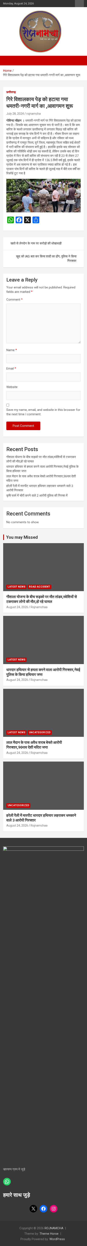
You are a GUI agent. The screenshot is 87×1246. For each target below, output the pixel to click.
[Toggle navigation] (8, 60)
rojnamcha (33, 113)
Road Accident (39, 586)
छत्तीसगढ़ (11, 92)
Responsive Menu (79, 3)
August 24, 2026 (17, 607)
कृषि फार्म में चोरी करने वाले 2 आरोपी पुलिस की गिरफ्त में (37, 495)
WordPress (57, 1239)
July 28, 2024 (15, 113)
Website (12, 387)
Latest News (16, 586)
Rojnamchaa (39, 607)
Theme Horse (48, 1234)
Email (11, 368)
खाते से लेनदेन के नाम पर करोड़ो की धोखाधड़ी (36, 243)
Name (11, 350)
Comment (14, 299)
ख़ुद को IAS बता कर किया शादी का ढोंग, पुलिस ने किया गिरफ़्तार (46, 258)
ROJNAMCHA (54, 1228)
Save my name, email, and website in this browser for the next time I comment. (43, 412)
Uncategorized (39, 732)
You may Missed (22, 537)
